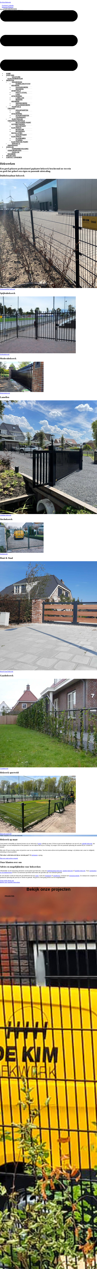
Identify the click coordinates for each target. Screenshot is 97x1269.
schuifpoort (56, 876)
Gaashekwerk (4, 768)
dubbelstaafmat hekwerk (54, 871)
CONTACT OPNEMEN (14, 157)
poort (39, 843)
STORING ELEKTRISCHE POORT (19, 141)
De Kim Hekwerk (5, 2)
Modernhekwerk (5, 393)
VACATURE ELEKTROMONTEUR (15, 77)
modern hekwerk (68, 871)
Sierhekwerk (4, 554)
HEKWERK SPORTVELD (17, 90)
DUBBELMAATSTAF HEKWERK (21, 84)
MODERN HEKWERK (16, 100)
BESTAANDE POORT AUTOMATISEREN (21, 123)
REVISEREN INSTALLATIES (18, 132)
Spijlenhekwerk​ (4, 354)
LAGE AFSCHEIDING (16, 95)
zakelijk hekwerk (87, 843)
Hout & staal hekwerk (6, 671)
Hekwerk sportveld (5, 834)
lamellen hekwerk (80, 871)
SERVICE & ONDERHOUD (14, 144)
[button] (39, 40)
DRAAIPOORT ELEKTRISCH (18, 127)
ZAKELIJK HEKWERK (13, 153)
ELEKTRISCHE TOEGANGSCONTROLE (16, 120)
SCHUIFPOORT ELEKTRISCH (19, 135)
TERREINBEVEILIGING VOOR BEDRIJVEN (18, 149)
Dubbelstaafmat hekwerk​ (7, 289)
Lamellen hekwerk (5, 515)
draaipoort (48, 876)
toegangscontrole (74, 876)
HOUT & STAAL (21, 92)
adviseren (35, 855)
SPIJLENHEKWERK (23, 105)
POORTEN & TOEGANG (14, 107)
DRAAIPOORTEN (22, 110)
